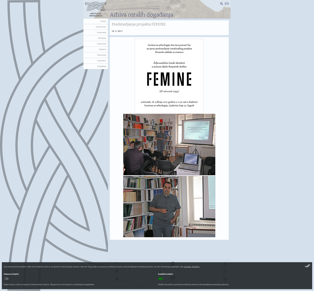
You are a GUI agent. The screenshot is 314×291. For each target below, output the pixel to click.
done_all (307, 266)
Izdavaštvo (101, 61)
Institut (103, 21)
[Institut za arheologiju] (96, 10)
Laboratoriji (101, 44)
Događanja (101, 66)
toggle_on (161, 279)
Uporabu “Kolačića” (192, 267)
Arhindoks (102, 38)
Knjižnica (102, 49)
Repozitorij (101, 55)
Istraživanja (101, 32)
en (227, 4)
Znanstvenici (101, 27)
